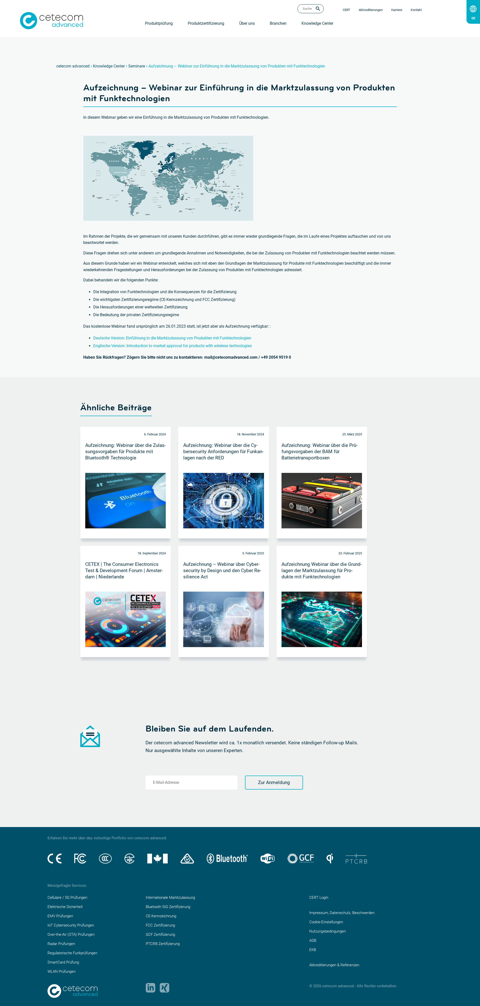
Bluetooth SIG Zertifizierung (168, 907)
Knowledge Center (317, 23)
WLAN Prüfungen (62, 971)
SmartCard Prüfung (63, 962)
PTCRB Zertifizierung (163, 944)
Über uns (247, 23)
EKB (312, 950)
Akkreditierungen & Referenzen (334, 965)
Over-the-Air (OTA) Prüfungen (71, 934)
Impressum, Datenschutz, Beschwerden (341, 913)
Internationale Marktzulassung (170, 897)
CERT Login (318, 897)
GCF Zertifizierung (160, 934)
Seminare (136, 66)
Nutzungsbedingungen (327, 931)
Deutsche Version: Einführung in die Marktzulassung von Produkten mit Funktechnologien (172, 338)
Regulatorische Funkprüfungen (72, 953)
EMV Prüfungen (60, 916)
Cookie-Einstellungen (326, 922)
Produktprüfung (159, 23)
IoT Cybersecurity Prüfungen (71, 925)
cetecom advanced (73, 66)
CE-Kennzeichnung (161, 916)
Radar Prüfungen (61, 944)
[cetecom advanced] (51, 20)
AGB (312, 940)
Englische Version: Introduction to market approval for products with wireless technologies (172, 345)
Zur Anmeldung (274, 782)
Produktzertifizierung (206, 23)
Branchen (278, 23)
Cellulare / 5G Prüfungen (67, 897)
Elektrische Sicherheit (65, 907)
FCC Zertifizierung (160, 925)
